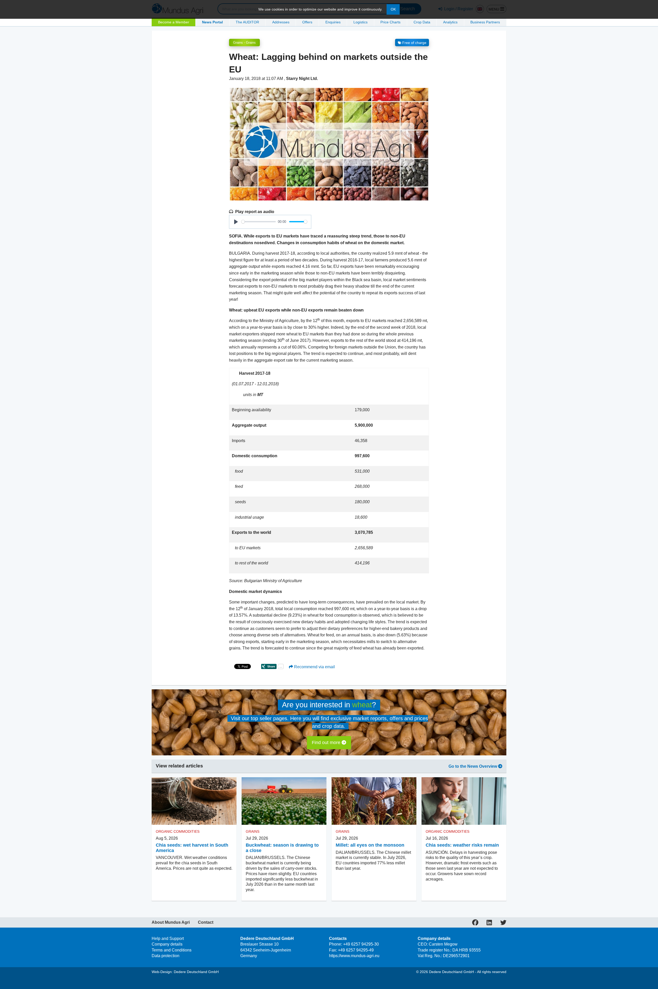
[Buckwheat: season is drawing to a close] (284, 801)
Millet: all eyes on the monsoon (370, 845)
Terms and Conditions (171, 950)
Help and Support (168, 938)
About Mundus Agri (171, 922)
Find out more (327, 742)
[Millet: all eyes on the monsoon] (374, 801)
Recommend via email (314, 667)
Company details (167, 944)
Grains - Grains (244, 42)
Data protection (165, 956)
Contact (205, 922)
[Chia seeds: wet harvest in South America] (194, 801)
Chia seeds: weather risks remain (462, 845)
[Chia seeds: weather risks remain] (464, 801)
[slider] (258, 221)
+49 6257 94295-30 (361, 944)
